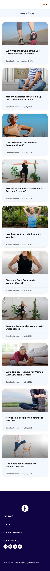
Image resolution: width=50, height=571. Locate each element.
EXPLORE (7, 525)
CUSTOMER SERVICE (12, 533)
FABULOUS (8, 516)
